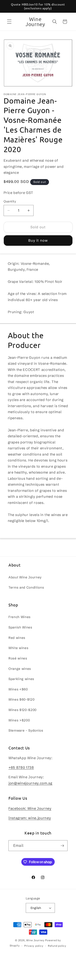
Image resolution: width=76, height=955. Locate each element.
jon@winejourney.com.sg (30, 783)
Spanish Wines (20, 627)
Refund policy (57, 945)
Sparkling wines (21, 679)
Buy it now (38, 240)
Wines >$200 (19, 720)
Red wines (16, 638)
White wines (18, 648)
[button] (9, 22)
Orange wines (19, 669)
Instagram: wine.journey (29, 818)
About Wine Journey (25, 577)
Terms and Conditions (26, 587)
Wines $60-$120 (21, 699)
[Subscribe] (62, 845)
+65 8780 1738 (21, 767)
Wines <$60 (18, 689)
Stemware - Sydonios (25, 730)
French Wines (19, 617)
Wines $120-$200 (22, 710)
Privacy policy (33, 945)
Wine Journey (35, 940)
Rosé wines (17, 658)
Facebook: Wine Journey (30, 808)
